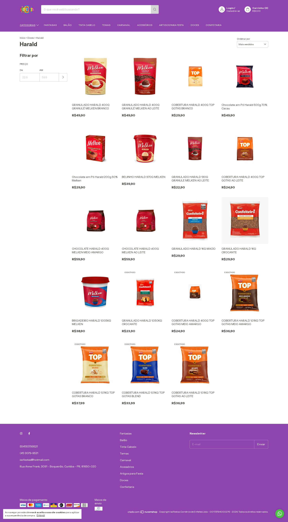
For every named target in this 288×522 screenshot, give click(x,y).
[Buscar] (155, 9)
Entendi (41, 515)
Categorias (27, 25)
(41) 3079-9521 (29, 453)
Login (230, 7)
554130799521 (29, 446)
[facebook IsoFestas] (29, 433)
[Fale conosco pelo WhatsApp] (279, 513)
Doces (195, 25)
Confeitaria (214, 25)
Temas (106, 25)
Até (41, 70)
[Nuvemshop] (143, 512)
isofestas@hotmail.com (34, 460)
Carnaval (123, 25)
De (21, 70)
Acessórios (144, 25)
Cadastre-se (233, 10)
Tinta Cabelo (87, 25)
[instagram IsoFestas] (21, 433)
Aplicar (63, 77)
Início (22, 37)
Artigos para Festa (171, 25)
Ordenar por (243, 38)
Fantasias (50, 25)
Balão (67, 25)
